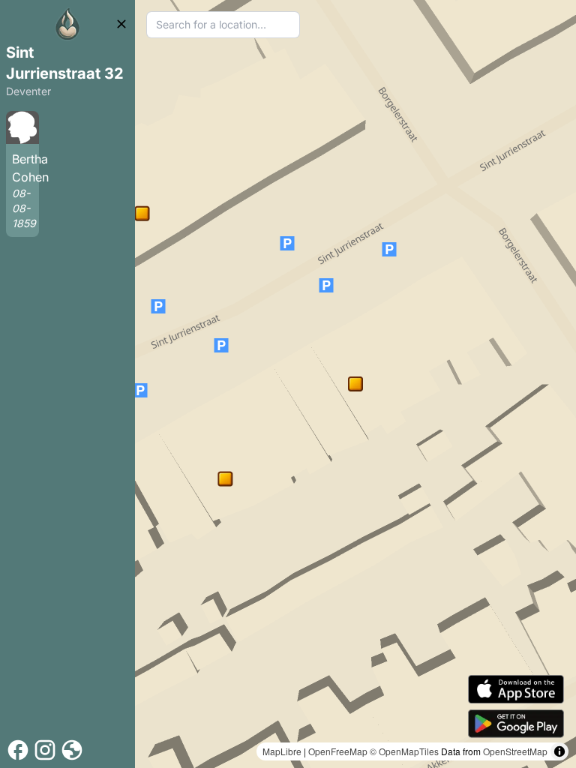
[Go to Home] (68, 24)
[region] (355, 384)
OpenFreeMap (338, 751)
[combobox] (223, 25)
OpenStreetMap (515, 751)
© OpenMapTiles (404, 751)
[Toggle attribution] (559, 751)
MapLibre (282, 751)
